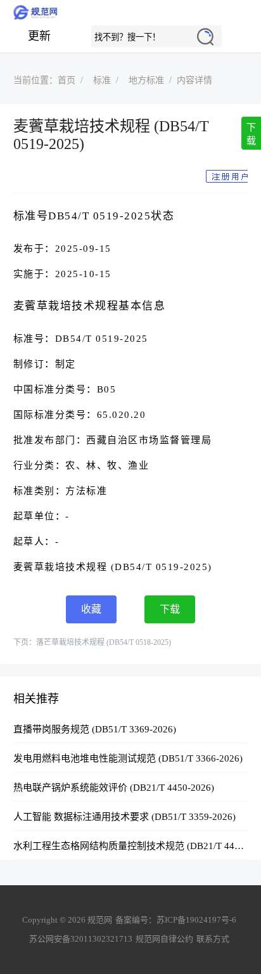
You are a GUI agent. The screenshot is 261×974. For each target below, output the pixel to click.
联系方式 (212, 939)
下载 (251, 134)
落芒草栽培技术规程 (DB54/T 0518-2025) (103, 642)
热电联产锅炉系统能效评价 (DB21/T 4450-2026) (113, 787)
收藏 (91, 609)
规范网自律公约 (164, 939)
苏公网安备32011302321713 (80, 939)
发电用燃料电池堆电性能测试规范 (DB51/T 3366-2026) (128, 758)
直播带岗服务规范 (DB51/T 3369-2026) (94, 729)
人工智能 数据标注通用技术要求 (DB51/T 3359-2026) (124, 817)
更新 (39, 36)
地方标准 (146, 80)
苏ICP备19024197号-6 (196, 920)
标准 (102, 80)
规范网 (130, 12)
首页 (66, 80)
